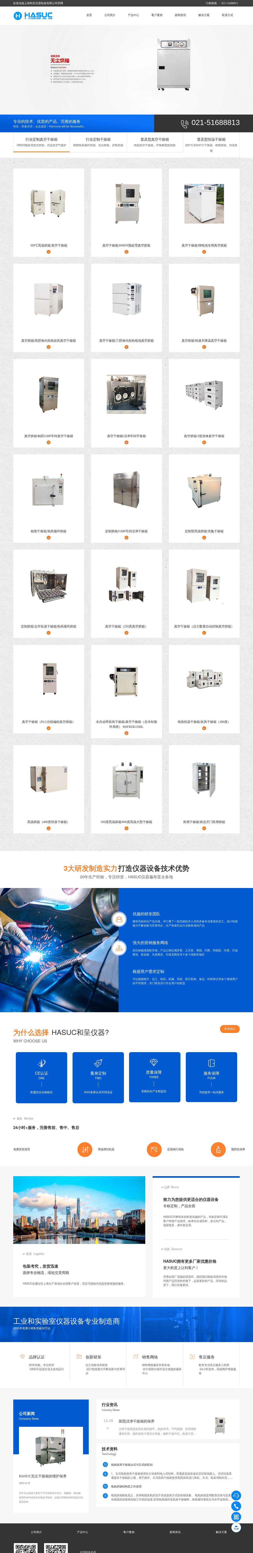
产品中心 (133, 15)
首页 (89, 15)
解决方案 (204, 15)
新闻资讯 (180, 15)
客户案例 (156, 15)
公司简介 (109, 15)
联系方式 (227, 15)
